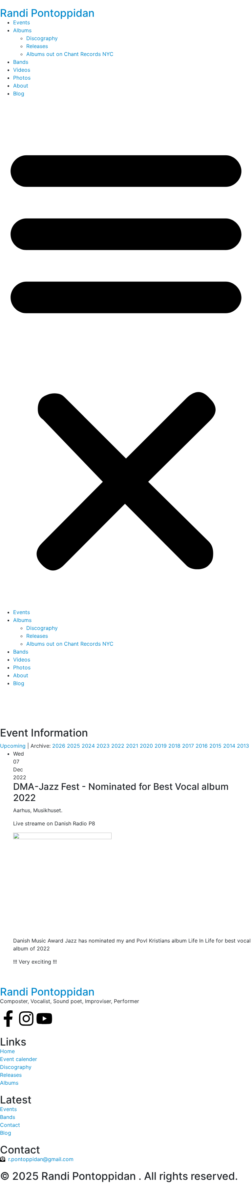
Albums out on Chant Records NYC (70, 54)
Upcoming (13, 745)
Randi (47, 13)
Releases (37, 46)
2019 (161, 745)
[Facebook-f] (8, 1018)
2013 (243, 745)
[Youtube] (44, 1018)
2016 (202, 745)
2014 (229, 745)
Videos (21, 69)
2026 (58, 745)
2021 (132, 745)
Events (21, 22)
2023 (103, 745)
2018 (174, 745)
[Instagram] (26, 1018)
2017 (188, 745)
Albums (22, 30)
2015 (215, 745)
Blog (18, 93)
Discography (42, 38)
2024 (88, 745)
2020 (146, 745)
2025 (73, 745)
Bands (20, 62)
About (20, 85)
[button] (126, 355)
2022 (117, 745)
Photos (22, 77)
